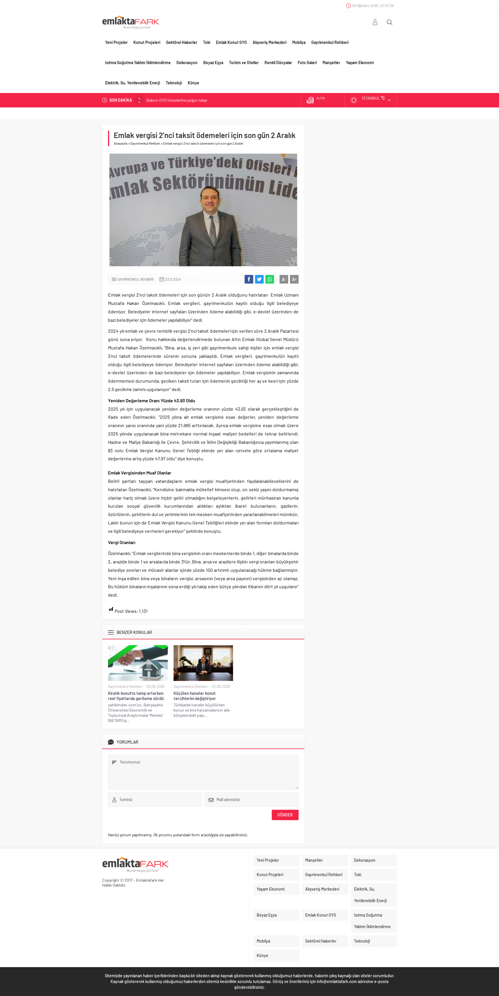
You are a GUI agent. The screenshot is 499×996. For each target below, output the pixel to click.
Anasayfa (120, 143)
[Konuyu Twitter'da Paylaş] (259, 279)
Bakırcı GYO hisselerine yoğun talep (176, 100)
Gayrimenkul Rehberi (330, 42)
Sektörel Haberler (181, 42)
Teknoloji (174, 82)
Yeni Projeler (116, 42)
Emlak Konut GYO (231, 42)
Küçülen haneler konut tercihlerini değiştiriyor (195, 695)
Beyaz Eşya (213, 62)
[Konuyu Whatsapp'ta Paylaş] (269, 279)
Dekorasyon (187, 62)
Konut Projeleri (146, 42)
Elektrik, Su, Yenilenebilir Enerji (132, 82)
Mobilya (299, 42)
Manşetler (331, 62)
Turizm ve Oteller (244, 62)
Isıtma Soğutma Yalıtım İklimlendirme (138, 62)
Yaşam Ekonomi (360, 62)
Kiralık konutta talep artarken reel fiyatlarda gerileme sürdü (136, 695)
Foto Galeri (307, 62)
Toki (206, 42)
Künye (193, 82)
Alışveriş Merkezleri (269, 42)
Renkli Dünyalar (278, 62)
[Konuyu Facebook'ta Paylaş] (249, 279)
